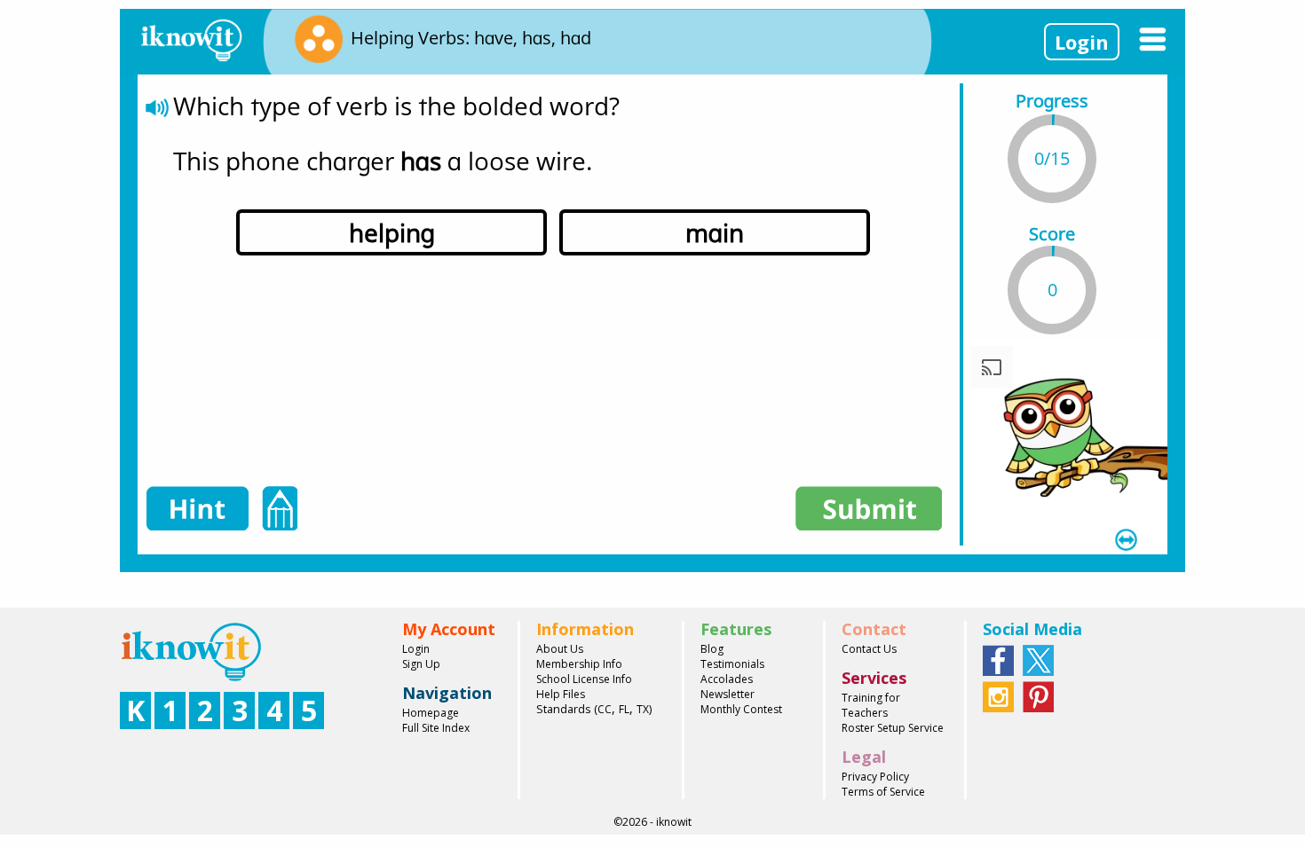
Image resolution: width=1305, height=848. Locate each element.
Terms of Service (883, 791)
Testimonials (732, 663)
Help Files (560, 694)
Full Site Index (436, 727)
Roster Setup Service (893, 727)
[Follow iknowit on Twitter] (1038, 659)
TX (643, 709)
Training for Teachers (871, 705)
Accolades (726, 679)
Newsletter (727, 694)
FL (624, 709)
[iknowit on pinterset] (1038, 695)
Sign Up (421, 663)
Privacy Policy (875, 776)
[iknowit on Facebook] (998, 659)
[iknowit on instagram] (998, 695)
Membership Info (579, 663)
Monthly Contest (741, 709)
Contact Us (869, 648)
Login (1082, 41)
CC (604, 709)
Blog (712, 648)
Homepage (430, 712)
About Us (559, 648)
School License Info (584, 679)
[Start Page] (190, 38)
